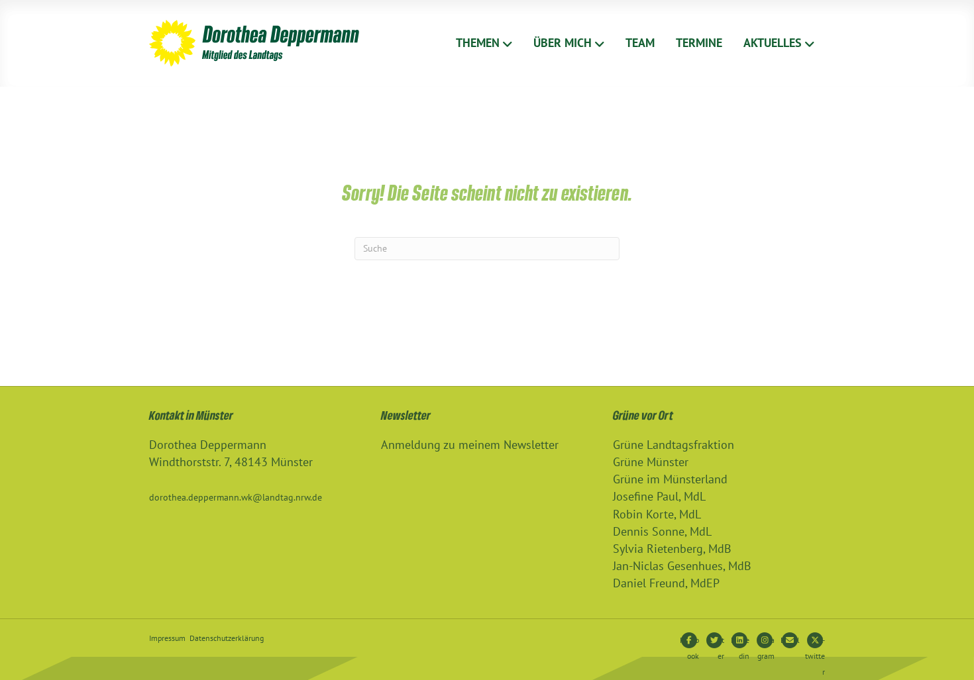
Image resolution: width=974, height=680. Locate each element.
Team (640, 42)
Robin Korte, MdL (657, 514)
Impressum (167, 638)
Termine (699, 42)
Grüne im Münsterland (670, 479)
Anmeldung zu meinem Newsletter (470, 444)
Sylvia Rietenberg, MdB (672, 548)
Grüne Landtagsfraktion (673, 444)
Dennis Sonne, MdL (662, 531)
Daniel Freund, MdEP (666, 583)
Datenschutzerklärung (226, 638)
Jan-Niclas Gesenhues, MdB (682, 565)
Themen (478, 42)
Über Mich (562, 42)
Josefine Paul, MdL (659, 496)
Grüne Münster (650, 461)
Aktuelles (772, 42)
